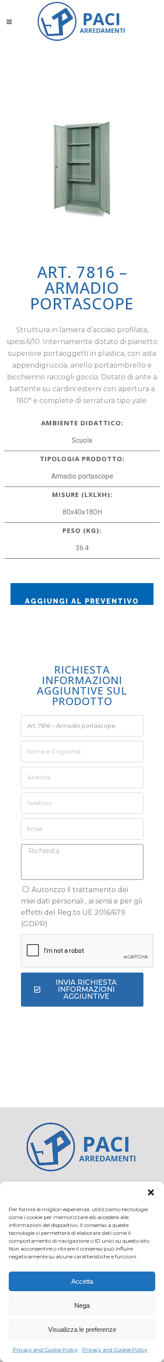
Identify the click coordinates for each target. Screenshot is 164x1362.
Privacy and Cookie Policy (45, 1349)
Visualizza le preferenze (82, 1329)
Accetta (82, 1281)
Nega (82, 1305)
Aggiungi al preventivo (82, 601)
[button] (151, 1192)
